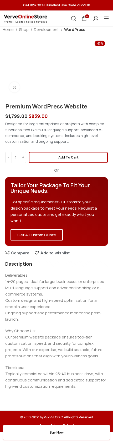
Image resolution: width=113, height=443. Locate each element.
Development (47, 29)
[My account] (96, 18)
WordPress (74, 29)
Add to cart (68, 157)
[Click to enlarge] (14, 87)
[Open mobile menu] (106, 18)
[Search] (73, 18)
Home (8, 29)
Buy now (57, 432)
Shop (24, 29)
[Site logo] (25, 18)
